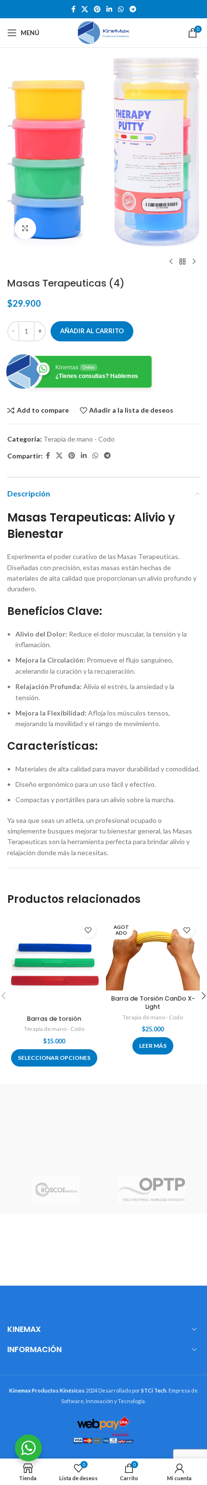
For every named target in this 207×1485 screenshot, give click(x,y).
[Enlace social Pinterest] (97, 9)
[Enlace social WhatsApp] (121, 9)
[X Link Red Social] (84, 9)
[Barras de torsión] (54, 964)
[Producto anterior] (171, 262)
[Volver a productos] (182, 262)
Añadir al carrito (92, 331)
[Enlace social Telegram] (133, 9)
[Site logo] (103, 32)
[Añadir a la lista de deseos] (87, 930)
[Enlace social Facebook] (73, 9)
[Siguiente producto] (194, 262)
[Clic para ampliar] (25, 228)
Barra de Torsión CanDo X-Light (153, 1002)
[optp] (152, 1190)
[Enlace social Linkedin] (109, 9)
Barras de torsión (54, 1019)
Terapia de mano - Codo (79, 439)
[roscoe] (55, 1190)
